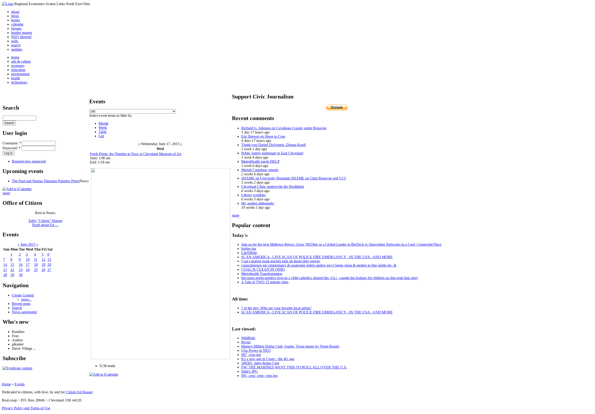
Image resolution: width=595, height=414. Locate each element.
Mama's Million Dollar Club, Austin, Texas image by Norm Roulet (290, 346)
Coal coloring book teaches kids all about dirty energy (280, 261)
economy (18, 66)
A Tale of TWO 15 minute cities (264, 282)
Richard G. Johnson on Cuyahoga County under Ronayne (284, 128)
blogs (15, 16)
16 (21, 265)
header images (21, 33)
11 (35, 259)
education (18, 70)
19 (43, 265)
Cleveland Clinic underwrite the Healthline (272, 187)
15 (12, 265)
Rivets (246, 342)
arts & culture (21, 61)
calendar (17, 24)
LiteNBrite (249, 253)
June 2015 (28, 244)
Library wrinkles (253, 195)
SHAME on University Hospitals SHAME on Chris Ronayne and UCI (293, 178)
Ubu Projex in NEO (256, 350)
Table (103, 132)
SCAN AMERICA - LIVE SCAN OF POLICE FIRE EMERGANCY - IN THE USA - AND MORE (317, 257)
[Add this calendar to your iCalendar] (17, 189)
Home (6, 384)
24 (28, 270)
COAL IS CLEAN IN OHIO (263, 269)
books (15, 20)
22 (12, 270)
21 (5, 270)
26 (43, 270)
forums (16, 28)
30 (21, 275)
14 (5, 265)
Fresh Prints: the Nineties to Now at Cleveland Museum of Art (135, 154)
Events (20, 384)
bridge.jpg (248, 249)
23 (21, 270)
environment (20, 74)
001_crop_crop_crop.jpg (259, 376)
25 (36, 270)
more (6, 193)
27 (49, 270)
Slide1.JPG (249, 371)
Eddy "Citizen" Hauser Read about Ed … (46, 223)
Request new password (29, 161)
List (101, 136)
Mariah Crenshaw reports (259, 170)
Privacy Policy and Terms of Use (26, 408)
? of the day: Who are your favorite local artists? (276, 308)
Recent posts (21, 304)
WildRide (248, 338)
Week (103, 128)
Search (17, 308)
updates (16, 49)
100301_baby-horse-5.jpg (260, 363)
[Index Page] (7, 4)
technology (19, 82)
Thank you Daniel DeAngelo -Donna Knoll (273, 145)
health (15, 78)
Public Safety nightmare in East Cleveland (272, 153)
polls (14, 41)
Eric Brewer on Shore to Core (263, 136)
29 (12, 275)
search (15, 45)
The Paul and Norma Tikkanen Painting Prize (45, 181)
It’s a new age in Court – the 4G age (267, 359)
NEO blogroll (21, 37)
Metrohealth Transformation (261, 274)
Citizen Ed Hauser (79, 392)
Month (103, 123)
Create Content (23, 295)
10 (28, 259)
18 (36, 265)
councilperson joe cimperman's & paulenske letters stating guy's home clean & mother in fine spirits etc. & (318, 265)
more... (26, 299)
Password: (11, 148)
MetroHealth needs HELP (260, 161)
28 (5, 275)
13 (49, 259)
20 (49, 265)
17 (28, 265)
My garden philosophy (257, 203)
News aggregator (24, 312)
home (15, 57)
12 (43, 259)
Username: (12, 143)
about (15, 12)
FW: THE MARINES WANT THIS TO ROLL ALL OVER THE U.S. (294, 367)
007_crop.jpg (251, 355)
